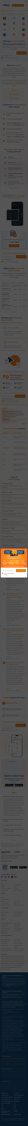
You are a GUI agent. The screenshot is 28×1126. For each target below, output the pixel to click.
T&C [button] (6, 574)
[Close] (26, 549)
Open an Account (21, 570)
